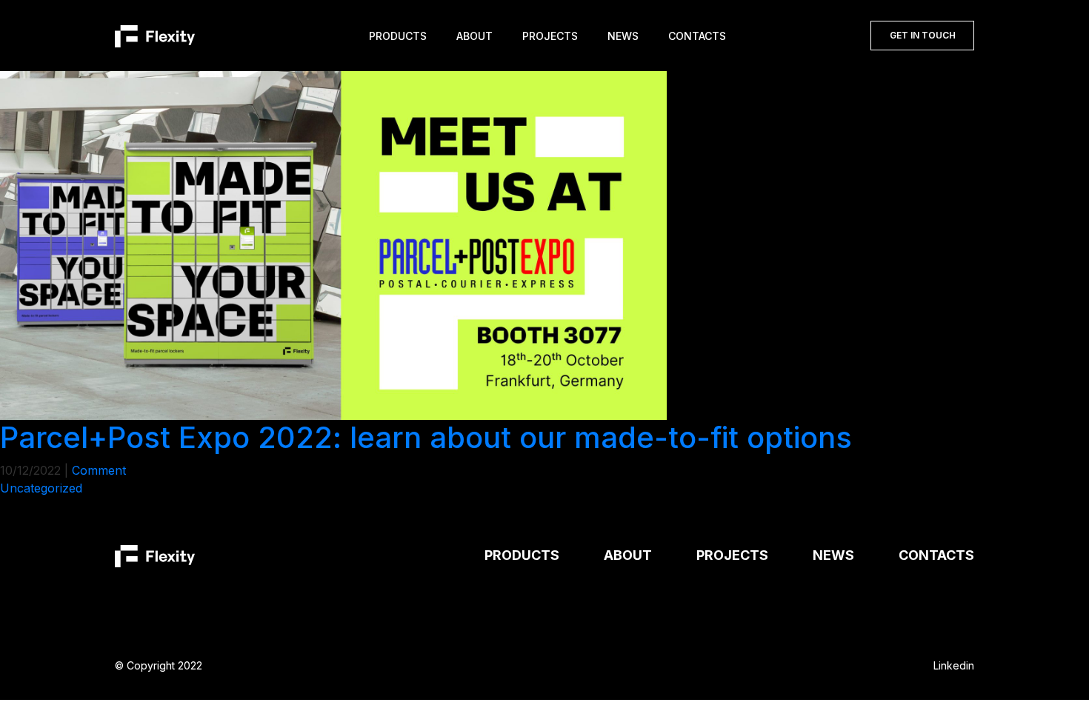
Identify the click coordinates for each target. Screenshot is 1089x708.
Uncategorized (41, 488)
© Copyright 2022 (158, 665)
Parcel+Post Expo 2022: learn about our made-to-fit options (426, 437)
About (474, 36)
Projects (550, 36)
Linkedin (953, 665)
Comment (99, 470)
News (623, 36)
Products (398, 36)
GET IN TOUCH (923, 35)
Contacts (697, 36)
